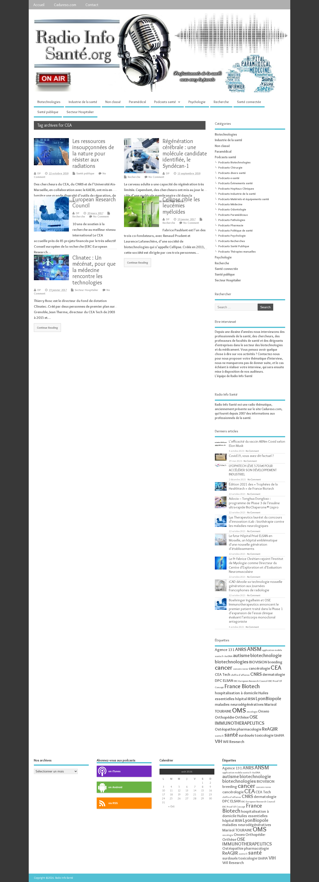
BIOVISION (258, 662)
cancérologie (259, 668)
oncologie (252, 711)
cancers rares (240, 668)
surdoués (246, 735)
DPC (218, 680)
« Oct (171, 806)
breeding (275, 662)
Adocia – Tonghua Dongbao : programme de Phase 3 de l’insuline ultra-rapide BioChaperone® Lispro (254, 502)
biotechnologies (231, 662)
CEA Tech (222, 674)
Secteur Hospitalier (80, 112)
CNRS (256, 674)
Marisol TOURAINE (237, 830)
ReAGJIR (270, 729)
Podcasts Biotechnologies (234, 162)
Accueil (38, 4)
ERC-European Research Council (251, 681)
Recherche (221, 102)
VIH (218, 741)
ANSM (254, 649)
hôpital (241, 698)
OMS (239, 710)
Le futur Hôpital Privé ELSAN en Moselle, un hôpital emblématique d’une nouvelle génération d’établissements (253, 542)
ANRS (240, 649)
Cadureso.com (65, 4)
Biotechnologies (48, 102)
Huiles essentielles (252, 815)
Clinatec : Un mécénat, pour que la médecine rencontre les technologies (94, 270)
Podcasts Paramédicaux (233, 215)
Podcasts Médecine (230, 204)
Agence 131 (224, 649)
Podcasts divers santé (232, 173)
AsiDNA (228, 656)
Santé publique (47, 112)
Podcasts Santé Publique (233, 246)
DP (39, 173)
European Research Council (94, 202)
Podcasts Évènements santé (235, 183)
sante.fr (219, 735)
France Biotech (242, 686)
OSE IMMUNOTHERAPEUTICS (239, 720)
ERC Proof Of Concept (233, 806)
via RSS (113, 803)
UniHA (279, 735)
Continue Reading (137, 262)
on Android (115, 787)
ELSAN (228, 680)
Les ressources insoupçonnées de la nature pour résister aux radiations (93, 153)
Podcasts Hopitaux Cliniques (236, 188)
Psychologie (197, 102)
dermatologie (273, 674)
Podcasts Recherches (231, 241)
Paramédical (137, 102)
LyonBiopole (268, 698)
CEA (276, 667)
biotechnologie (266, 655)
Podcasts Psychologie (232, 235)
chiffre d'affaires (240, 674)
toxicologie (264, 735)
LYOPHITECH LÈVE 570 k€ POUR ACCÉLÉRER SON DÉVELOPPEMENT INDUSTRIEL (253, 469)
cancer (223, 667)
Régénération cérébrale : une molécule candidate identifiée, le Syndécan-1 (185, 153)
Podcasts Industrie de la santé (237, 193)
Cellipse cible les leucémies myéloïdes (181, 205)
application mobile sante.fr (237, 772)
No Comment (156, 177)
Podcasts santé (165, 102)
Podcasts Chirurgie (230, 167)
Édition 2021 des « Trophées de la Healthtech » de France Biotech (253, 486)
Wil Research (233, 741)
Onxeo (263, 711)
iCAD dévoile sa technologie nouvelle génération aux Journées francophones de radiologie (255, 585)
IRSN (251, 698)
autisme (241, 655)
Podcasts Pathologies (231, 220)
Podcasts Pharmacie (230, 225)
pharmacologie (249, 729)
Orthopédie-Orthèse (232, 717)
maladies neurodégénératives (239, 704)
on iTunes (114, 771)
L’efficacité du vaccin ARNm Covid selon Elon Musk (257, 443)
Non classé (113, 102)
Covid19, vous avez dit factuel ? (251, 455)
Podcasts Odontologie (232, 209)
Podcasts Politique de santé (235, 230)
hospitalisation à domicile (236, 693)
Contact (91, 4)
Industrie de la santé (83, 102)
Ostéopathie (225, 729)
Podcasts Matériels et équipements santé (243, 199)
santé (231, 734)
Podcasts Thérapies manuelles (237, 251)
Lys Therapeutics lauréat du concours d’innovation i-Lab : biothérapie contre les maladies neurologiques (256, 521)
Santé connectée (249, 102)
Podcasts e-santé (228, 178)
